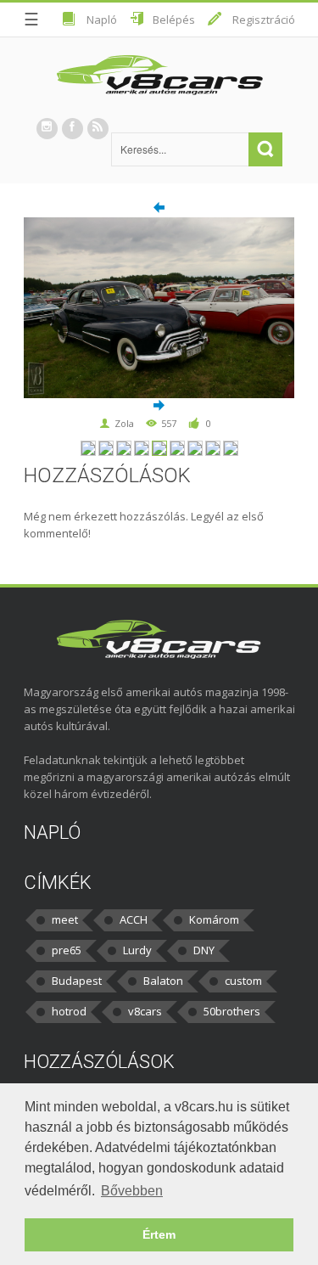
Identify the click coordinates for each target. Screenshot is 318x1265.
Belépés (174, 19)
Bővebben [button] (132, 1190)
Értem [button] (159, 1234)
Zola (124, 423)
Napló (101, 19)
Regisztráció (263, 19)
